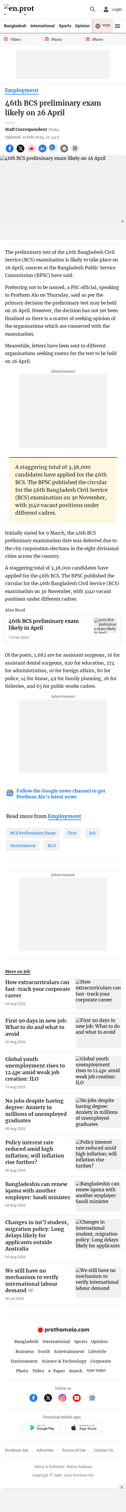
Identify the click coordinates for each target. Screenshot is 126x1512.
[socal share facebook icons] (10, 151)
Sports (65, 25)
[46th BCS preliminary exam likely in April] (106, 625)
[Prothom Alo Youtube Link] (79, 1398)
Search (75, 1371)
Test (72, 833)
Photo (22, 1371)
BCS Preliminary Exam (33, 833)
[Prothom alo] (20, 9)
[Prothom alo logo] (63, 1331)
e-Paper (56, 1371)
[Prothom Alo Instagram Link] (65, 1398)
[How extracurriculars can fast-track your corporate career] (98, 994)
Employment (21, 90)
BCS (52, 845)
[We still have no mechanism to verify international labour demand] (98, 1284)
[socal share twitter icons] (21, 151)
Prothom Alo (16, 1450)
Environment (24, 1361)
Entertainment (69, 1351)
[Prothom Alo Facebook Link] (36, 1398)
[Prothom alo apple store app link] (83, 1428)
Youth (44, 1351)
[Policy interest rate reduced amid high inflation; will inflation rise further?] (98, 1156)
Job (92, 833)
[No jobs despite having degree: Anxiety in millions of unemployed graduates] (98, 1114)
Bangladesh (15, 25)
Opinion (82, 25)
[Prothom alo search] (92, 9)
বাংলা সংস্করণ (96, 1371)
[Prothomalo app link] (42, 1428)
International (42, 25)
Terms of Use (74, 1450)
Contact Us (103, 1450)
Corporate (101, 1361)
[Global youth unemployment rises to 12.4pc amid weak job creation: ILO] (98, 1072)
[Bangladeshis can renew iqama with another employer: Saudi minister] (98, 1196)
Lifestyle (97, 1351)
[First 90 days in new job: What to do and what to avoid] (98, 1033)
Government (23, 845)
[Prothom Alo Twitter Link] (50, 1398)
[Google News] (92, 1399)
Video (38, 1371)
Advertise (45, 1450)
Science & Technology (64, 1361)
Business (25, 1351)
